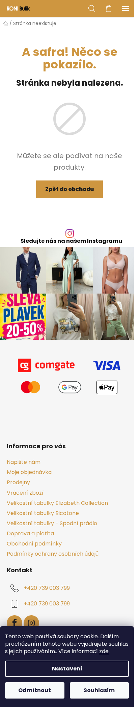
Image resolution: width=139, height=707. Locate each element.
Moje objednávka (29, 472)
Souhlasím (99, 690)
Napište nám (23, 462)
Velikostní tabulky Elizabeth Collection (57, 503)
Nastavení (67, 668)
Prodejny (18, 482)
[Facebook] (14, 623)
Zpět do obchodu (69, 189)
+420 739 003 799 (47, 588)
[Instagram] (31, 623)
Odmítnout (34, 690)
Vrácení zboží (25, 493)
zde (104, 651)
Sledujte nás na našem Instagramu (71, 241)
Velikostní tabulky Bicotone (43, 513)
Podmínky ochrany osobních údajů (53, 554)
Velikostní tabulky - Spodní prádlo (52, 523)
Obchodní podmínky (34, 544)
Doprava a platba (30, 533)
